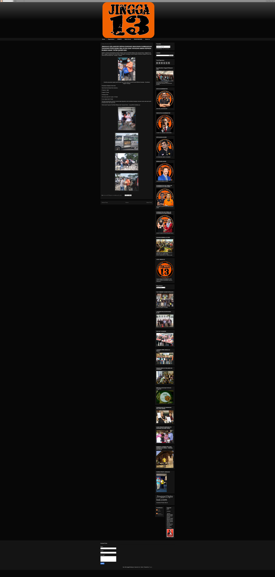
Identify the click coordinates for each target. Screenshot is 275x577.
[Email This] (125, 195)
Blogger (150, 567)
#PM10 (168, 511)
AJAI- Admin (159, 510)
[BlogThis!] (126, 195)
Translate (167, 48)
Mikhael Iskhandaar (160, 514)
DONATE (119, 39)
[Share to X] (128, 195)
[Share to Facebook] (129, 195)
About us (147, 39)
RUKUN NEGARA (138, 39)
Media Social (128, 39)
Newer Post (105, 202)
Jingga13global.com (164, 498)
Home (103, 39)
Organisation (111, 39)
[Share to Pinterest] (131, 195)
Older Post (149, 202)
